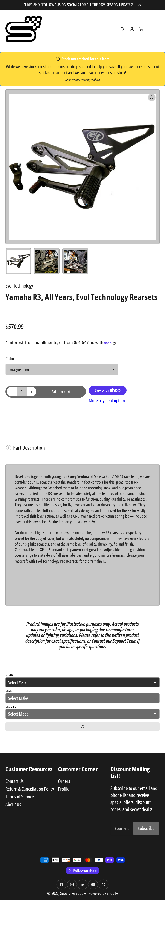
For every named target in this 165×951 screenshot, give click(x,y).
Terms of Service (19, 796)
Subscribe (146, 828)
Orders (64, 781)
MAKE (9, 691)
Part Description (29, 447)
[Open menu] (155, 29)
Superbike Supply (73, 893)
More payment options (108, 400)
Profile (63, 788)
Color (9, 358)
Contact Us (14, 781)
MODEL (10, 706)
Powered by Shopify (103, 893)
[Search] (122, 29)
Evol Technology (19, 285)
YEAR (9, 675)
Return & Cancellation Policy (29, 788)
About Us (13, 804)
